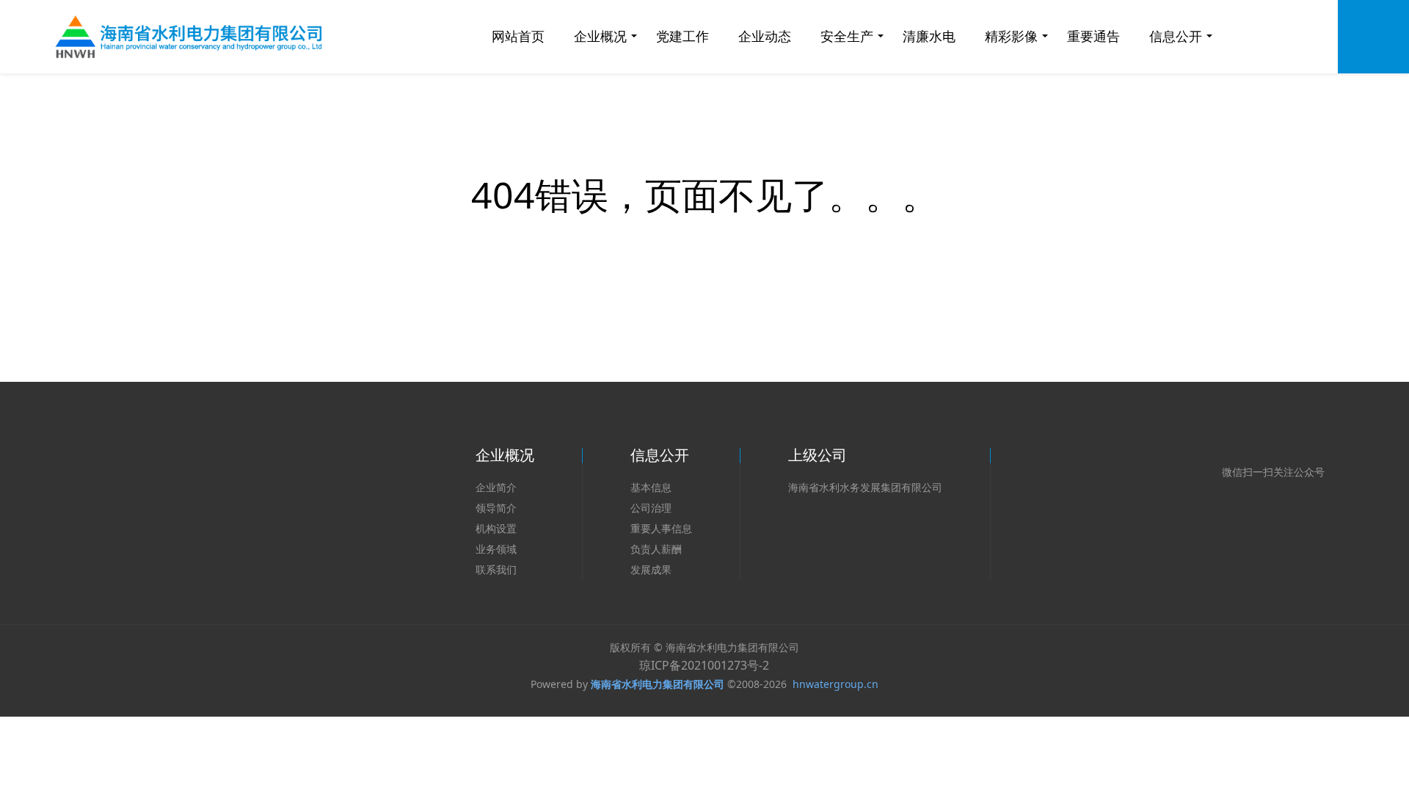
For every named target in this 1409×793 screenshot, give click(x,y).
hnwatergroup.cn (835, 684)
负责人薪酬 (656, 549)
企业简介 (496, 487)
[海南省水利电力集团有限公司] (193, 37)
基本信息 (650, 487)
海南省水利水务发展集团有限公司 (865, 487)
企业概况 (505, 455)
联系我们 (496, 569)
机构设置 (496, 528)
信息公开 (659, 455)
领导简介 (496, 508)
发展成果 (650, 569)
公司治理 (650, 508)
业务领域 (496, 549)
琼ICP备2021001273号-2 (704, 665)
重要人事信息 (661, 528)
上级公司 (817, 455)
